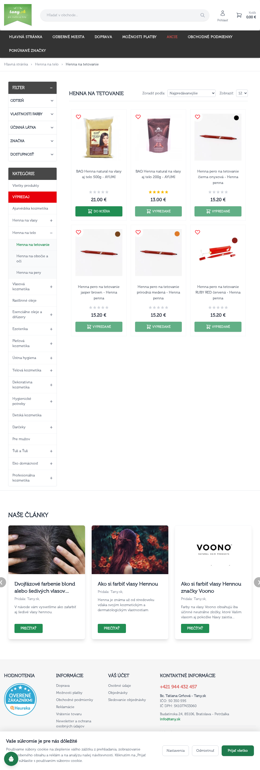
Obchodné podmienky (210, 37)
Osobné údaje (119, 685)
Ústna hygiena (24, 358)
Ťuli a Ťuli (20, 451)
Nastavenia (176, 750)
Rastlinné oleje (24, 300)
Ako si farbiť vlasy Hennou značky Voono (211, 587)
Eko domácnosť (25, 463)
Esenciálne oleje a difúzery (27, 314)
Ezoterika (20, 329)
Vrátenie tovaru (69, 714)
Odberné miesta (69, 37)
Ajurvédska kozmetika (30, 208)
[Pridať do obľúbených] (78, 117)
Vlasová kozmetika (20, 286)
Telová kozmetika (26, 370)
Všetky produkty (25, 185)
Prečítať (29, 628)
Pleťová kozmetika (20, 343)
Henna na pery (29, 272)
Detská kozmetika (26, 415)
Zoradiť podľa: (153, 93)
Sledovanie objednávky (127, 700)
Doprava (103, 37)
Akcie (172, 37)
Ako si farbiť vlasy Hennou (128, 584)
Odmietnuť (205, 750)
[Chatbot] (11, 759)
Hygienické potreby (21, 401)
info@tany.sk (170, 719)
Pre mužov (21, 439)
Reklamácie (65, 707)
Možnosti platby (139, 37)
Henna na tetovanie (33, 245)
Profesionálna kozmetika (23, 478)
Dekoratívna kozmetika (22, 384)
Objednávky (118, 693)
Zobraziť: (227, 93)
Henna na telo (47, 64)
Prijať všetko (238, 750)
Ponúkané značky (27, 50)
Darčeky (19, 427)
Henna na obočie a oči (32, 258)
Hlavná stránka (25, 37)
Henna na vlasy (25, 220)
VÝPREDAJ (20, 197)
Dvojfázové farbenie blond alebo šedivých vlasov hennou (44, 587)
